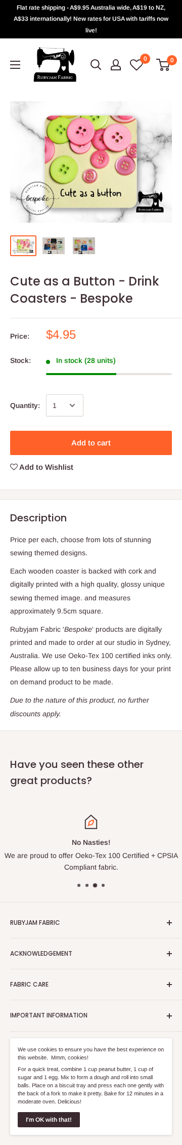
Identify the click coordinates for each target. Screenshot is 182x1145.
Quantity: (25, 405)
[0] (163, 65)
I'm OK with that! (49, 1119)
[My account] (116, 64)
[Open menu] (15, 65)
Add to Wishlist (45, 467)
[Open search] (96, 64)
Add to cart (91, 442)
